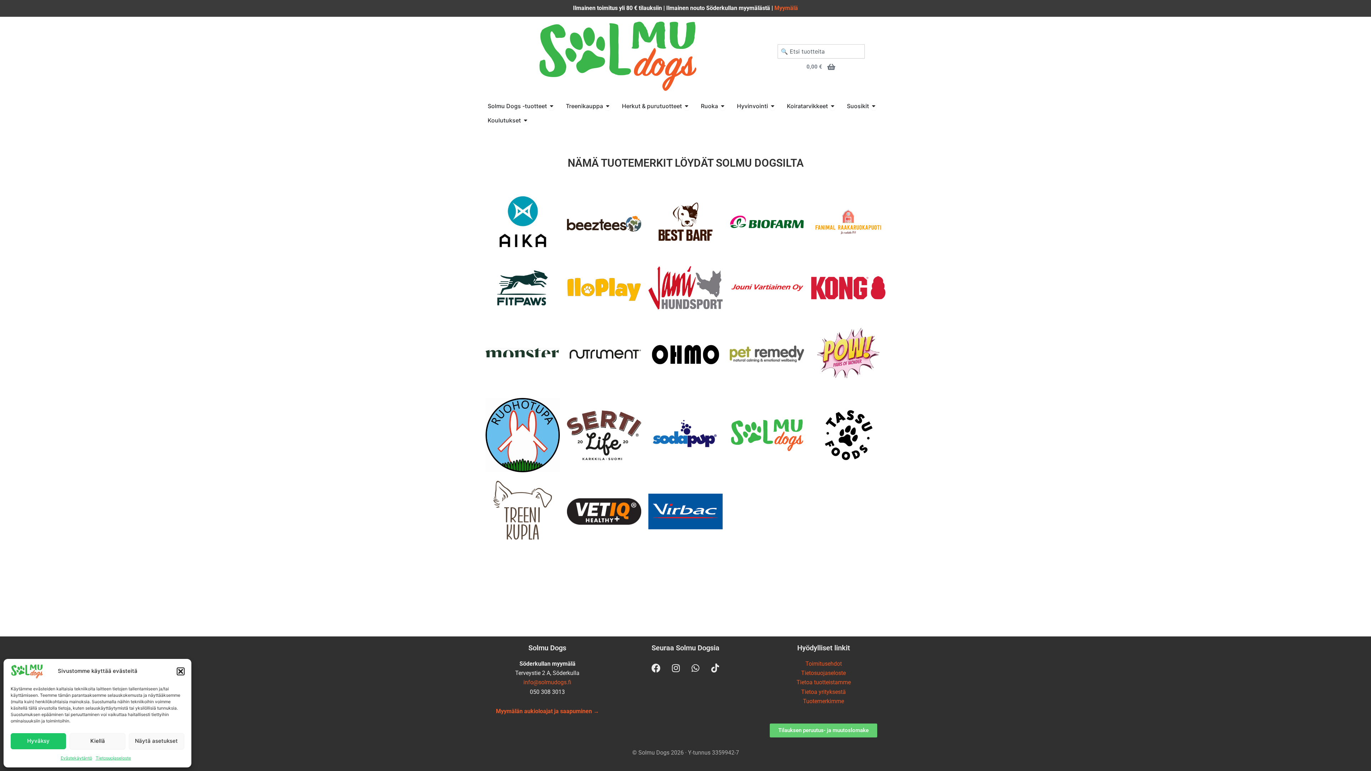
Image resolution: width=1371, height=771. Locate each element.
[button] (180, 671)
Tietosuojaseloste (113, 758)
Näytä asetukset (156, 740)
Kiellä (97, 740)
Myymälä (786, 8)
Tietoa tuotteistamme (824, 682)
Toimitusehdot (823, 663)
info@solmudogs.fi (547, 682)
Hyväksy (38, 740)
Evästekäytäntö (76, 758)
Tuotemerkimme (823, 701)
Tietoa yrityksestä (823, 692)
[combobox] (821, 51)
